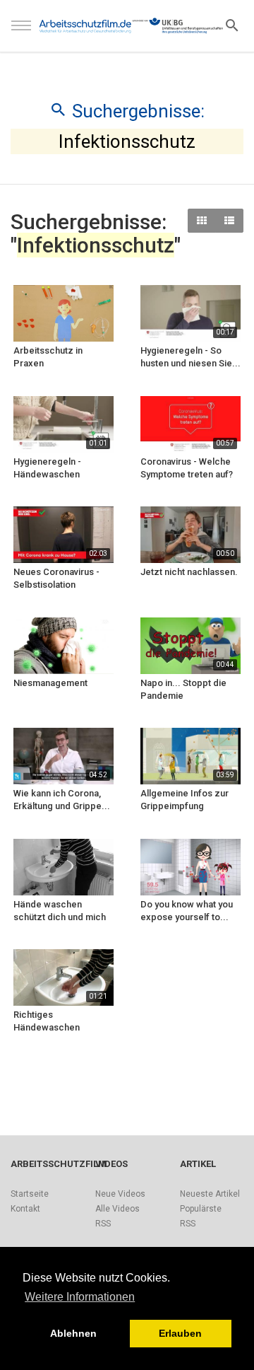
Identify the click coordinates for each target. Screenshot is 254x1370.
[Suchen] (232, 24)
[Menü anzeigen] (21, 31)
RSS (103, 1224)
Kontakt (25, 1209)
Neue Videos (120, 1194)
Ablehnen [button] (73, 1333)
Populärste (201, 1209)
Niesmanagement (50, 683)
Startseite (30, 1194)
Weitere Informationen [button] (80, 1297)
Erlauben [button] (180, 1333)
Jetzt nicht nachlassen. (189, 572)
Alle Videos (117, 1209)
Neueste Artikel (210, 1194)
